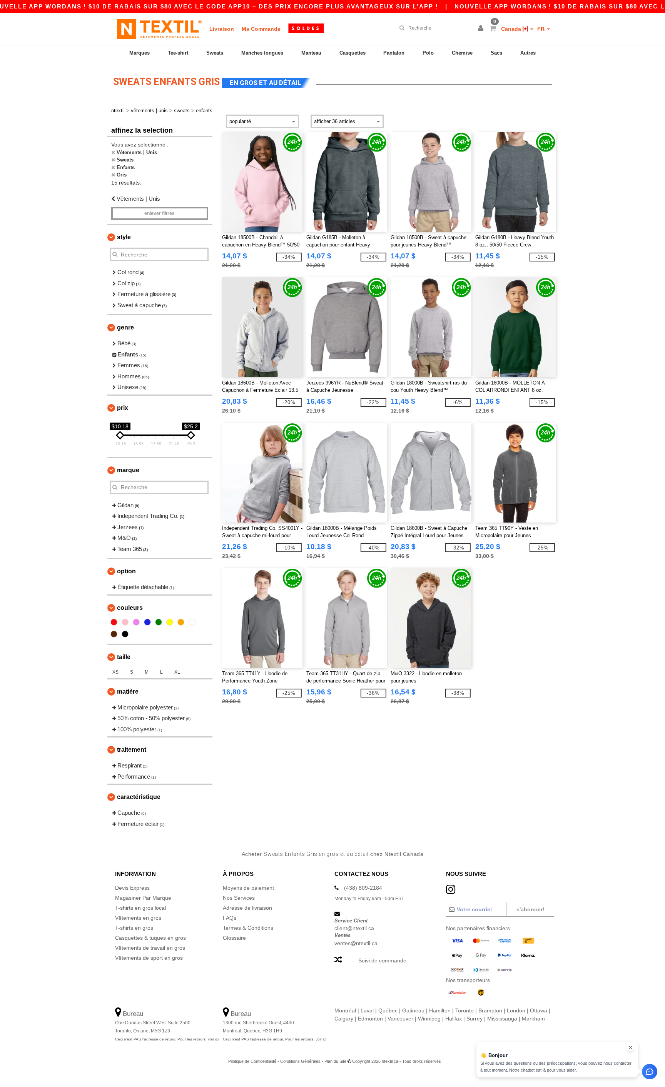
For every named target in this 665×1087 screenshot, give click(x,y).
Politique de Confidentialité (252, 1061)
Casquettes (352, 53)
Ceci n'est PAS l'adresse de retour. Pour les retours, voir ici (167, 1039)
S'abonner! (530, 909)
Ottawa (538, 1010)
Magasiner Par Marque (143, 898)
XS (115, 672)
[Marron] (113, 634)
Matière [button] (128, 691)
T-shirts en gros (134, 928)
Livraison (221, 29)
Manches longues (262, 53)
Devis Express (132, 888)
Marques (139, 53)
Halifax (453, 1018)
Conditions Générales (300, 1061)
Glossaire (234, 938)
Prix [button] (122, 408)
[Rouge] (113, 622)
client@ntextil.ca (354, 928)
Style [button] (124, 237)
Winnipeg (429, 1018)
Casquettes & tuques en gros (150, 938)
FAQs (229, 918)
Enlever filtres (159, 213)
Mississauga (502, 1018)
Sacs (496, 53)
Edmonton (370, 1018)
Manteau (311, 53)
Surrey (474, 1018)
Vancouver (400, 1018)
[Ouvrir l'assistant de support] (649, 1071)
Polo (428, 53)
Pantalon (393, 53)
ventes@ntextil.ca (356, 943)
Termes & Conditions (248, 928)
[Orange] (180, 622)
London (516, 1010)
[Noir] (125, 634)
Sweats (214, 53)
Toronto (464, 1010)
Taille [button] (123, 657)
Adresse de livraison (247, 908)
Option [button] (126, 571)
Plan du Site (335, 1061)
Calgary (343, 1018)
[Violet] (136, 622)
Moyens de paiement (248, 888)
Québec (388, 1010)
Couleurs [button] (130, 607)
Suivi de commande (382, 960)
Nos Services (239, 898)
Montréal (345, 1010)
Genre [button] (125, 327)
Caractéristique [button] (138, 797)
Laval (367, 1010)
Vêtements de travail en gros (150, 948)
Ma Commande (261, 29)
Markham (533, 1018)
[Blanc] (192, 622)
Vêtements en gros (138, 918)
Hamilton (440, 1010)
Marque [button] (128, 470)
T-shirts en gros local (140, 908)
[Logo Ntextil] (159, 28)
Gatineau (413, 1010)
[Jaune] (169, 622)
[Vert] (158, 622)
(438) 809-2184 (363, 888)
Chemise (462, 53)
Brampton (490, 1010)
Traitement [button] (131, 749)
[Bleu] (147, 622)
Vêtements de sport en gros (149, 958)
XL (177, 672)
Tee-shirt (178, 53)
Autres (528, 53)
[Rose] (125, 622)
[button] (482, 29)
